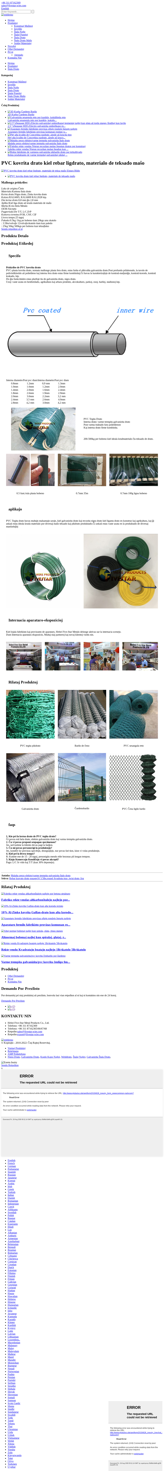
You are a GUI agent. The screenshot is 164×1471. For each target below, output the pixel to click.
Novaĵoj (12, 46)
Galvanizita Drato (30, 1057)
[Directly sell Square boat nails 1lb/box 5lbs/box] (34, 943)
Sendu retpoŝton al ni (12, 229)
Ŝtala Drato (19, 37)
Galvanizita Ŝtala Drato (98, 1057)
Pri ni (10, 52)
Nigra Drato (14, 1057)
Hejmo (11, 20)
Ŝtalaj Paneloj (21, 34)
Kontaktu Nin (15, 57)
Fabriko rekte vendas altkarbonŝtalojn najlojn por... (35, 899)
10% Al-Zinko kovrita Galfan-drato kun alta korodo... (37, 912)
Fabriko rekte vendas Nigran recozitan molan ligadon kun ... (38, 149)
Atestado (18, 54)
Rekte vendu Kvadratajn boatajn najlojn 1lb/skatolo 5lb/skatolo (43, 949)
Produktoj (13, 23)
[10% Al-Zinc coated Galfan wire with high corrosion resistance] (32, 906)
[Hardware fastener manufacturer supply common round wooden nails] (36, 918)
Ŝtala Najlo (19, 31)
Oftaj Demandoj (16, 49)
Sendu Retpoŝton (10, 1065)
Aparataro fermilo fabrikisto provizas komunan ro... (35, 924)
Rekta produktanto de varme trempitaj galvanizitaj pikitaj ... (37, 155)
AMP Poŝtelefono (17, 1054)
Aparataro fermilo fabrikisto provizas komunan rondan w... (37, 131)
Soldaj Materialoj (22, 43)
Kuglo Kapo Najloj (50, 1057)
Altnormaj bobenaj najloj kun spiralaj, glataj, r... (33, 937)
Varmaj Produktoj (16, 1048)
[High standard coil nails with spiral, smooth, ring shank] (32, 931)
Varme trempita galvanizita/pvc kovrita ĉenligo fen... (35, 962)
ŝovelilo (18, 28)
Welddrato (66, 1057)
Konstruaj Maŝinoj (23, 26)
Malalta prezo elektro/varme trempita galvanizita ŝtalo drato (37, 143)
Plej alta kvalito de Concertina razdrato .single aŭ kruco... (36, 137)
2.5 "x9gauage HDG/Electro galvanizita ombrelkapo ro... (37, 126)
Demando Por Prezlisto (13, 1000)
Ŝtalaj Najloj (79, 1057)
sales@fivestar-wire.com (29, 1031)
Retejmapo (13, 1051)
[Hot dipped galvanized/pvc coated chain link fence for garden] (33, 955)
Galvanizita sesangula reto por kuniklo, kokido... (32, 120)
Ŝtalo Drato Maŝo (23, 40)
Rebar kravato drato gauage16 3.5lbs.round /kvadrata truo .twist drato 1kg (46, 878)
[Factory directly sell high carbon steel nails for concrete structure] (35, 893)
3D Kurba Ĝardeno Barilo (21, 114)
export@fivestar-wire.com (30, 1034)
